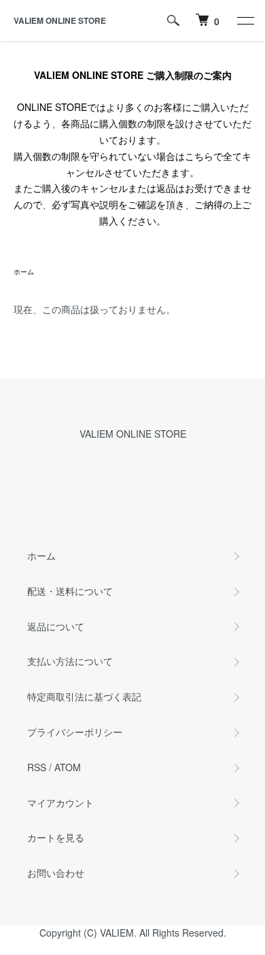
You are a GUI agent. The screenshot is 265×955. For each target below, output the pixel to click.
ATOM (67, 767)
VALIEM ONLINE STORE (60, 20)
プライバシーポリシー (74, 732)
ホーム (24, 271)
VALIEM (117, 932)
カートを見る (55, 837)
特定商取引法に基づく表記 (84, 696)
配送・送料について (70, 591)
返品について (55, 626)
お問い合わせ (55, 872)
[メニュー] (244, 20)
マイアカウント (60, 802)
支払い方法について (70, 661)
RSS (36, 767)
